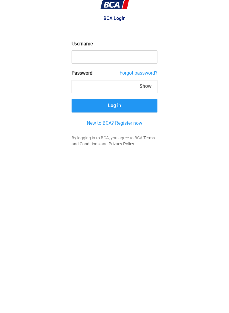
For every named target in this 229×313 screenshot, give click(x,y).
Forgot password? (138, 73)
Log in (114, 105)
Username (82, 43)
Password (82, 73)
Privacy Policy (121, 144)
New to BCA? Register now (114, 123)
